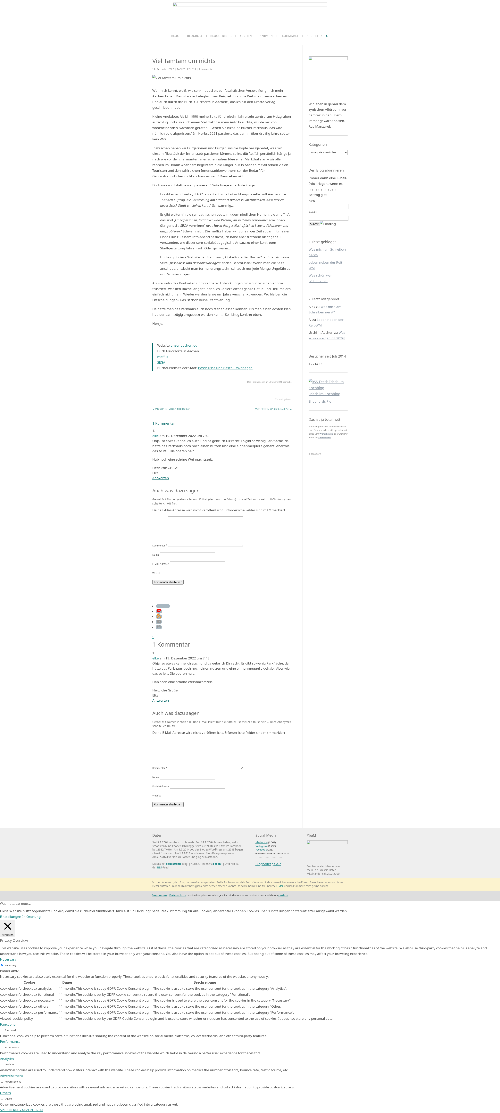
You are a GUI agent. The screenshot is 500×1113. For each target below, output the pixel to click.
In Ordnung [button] (31, 916)
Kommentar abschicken (168, 582)
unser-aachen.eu (184, 345)
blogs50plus (173, 864)
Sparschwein (324, 437)
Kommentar (159, 545)
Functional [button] (8, 1024)
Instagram (261, 846)
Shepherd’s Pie (320, 401)
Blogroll (195, 36)
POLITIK (191, 69)
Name (155, 554)
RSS (159, 867)
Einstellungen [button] (10, 916)
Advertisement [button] (11, 1075)
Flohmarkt (290, 36)
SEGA (161, 362)
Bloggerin (219, 36)
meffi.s (162, 356)
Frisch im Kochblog (324, 393)
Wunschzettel (326, 433)
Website (156, 573)
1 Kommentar (206, 69)
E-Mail (279, 886)
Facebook (261, 849)
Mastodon (261, 842)
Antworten (160, 478)
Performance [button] (10, 1041)
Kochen (245, 36)
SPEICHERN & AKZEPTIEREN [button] (21, 1110)
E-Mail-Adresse (160, 563)
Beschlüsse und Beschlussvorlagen (225, 368)
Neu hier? (314, 36)
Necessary (10, 965)
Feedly (217, 864)
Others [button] (5, 1093)
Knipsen (266, 36)
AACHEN (181, 69)
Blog (175, 36)
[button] (163, 606)
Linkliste (283, 895)
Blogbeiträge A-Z (268, 864)
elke (155, 435)
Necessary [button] (8, 959)
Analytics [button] (7, 1058)
